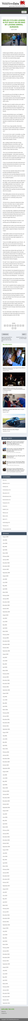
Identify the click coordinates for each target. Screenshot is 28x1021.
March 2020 (5, 787)
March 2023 (5, 670)
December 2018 (6, 836)
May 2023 (5, 664)
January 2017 (6, 911)
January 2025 (6, 598)
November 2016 (6, 918)
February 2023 (6, 673)
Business (13, 452)
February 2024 (6, 634)
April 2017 (5, 902)
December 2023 (6, 641)
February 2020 (6, 791)
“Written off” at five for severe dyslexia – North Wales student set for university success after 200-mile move (16, 443)
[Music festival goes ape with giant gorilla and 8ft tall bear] (4, 456)
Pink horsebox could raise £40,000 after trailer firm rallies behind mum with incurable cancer (15, 450)
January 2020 (6, 794)
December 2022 (6, 680)
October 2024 (6, 608)
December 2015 (6, 954)
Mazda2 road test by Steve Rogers (11, 429)
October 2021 (6, 725)
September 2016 (6, 924)
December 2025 (6, 562)
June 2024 (5, 621)
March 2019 (5, 827)
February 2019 (6, 830)
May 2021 (5, 742)
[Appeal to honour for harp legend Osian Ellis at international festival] (14, 356)
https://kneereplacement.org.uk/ (17, 313)
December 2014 (6, 993)
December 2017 (6, 875)
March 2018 (5, 866)
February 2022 (6, 712)
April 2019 (5, 823)
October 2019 (6, 804)
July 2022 (5, 696)
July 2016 (5, 931)
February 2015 (6, 986)
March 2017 (5, 905)
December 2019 (6, 797)
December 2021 (6, 719)
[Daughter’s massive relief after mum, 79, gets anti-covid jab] (14, 400)
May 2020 (5, 781)
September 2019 (6, 807)
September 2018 (6, 846)
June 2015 (5, 973)
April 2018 (5, 862)
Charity (17, 452)
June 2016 (5, 934)
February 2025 (6, 595)
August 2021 (5, 732)
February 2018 (6, 869)
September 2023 (6, 650)
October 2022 (6, 686)
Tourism (4, 525)
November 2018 (6, 840)
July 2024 (5, 618)
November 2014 (6, 996)
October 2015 (6, 960)
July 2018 (5, 853)
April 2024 (5, 628)
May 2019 (5, 820)
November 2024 (6, 605)
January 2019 (6, 833)
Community (5, 489)
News (21, 445)
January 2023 (6, 677)
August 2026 (5, 536)
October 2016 (6, 921)
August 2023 (5, 654)
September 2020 (6, 768)
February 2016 (6, 947)
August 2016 (5, 928)
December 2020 (6, 758)
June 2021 (5, 738)
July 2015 (5, 970)
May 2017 (5, 898)
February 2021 (6, 752)
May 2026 (5, 546)
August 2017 (5, 889)
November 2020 (6, 761)
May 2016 (5, 937)
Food (4, 506)
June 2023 (5, 660)
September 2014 (6, 1003)
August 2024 (5, 615)
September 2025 (6, 572)
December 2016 (6, 915)
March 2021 (5, 748)
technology (5, 522)
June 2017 (5, 895)
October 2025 (6, 569)
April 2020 (5, 784)
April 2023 (5, 667)
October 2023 (6, 647)
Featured (17, 445)
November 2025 (6, 566)
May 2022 (5, 703)
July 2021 (5, 735)
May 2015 (5, 977)
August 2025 (5, 575)
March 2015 (5, 983)
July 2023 (5, 657)
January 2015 (6, 990)
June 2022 (5, 699)
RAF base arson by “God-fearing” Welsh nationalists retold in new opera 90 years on (16, 463)
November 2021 (6, 722)
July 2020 (5, 774)
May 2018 (5, 859)
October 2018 (6, 843)
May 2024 (5, 624)
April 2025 (5, 588)
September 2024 (6, 611)
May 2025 (5, 585)
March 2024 (5, 631)
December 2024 (6, 601)
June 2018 (5, 856)
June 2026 (5, 543)
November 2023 (6, 644)
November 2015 (6, 957)
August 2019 (5, 810)
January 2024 (6, 637)
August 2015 (5, 967)
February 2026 (6, 556)
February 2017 (6, 908)
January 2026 (6, 559)
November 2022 (6, 683)
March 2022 (5, 709)
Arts (12, 458)
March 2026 (5, 553)
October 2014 (6, 999)
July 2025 (5, 579)
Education (14, 445)
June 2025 (5, 582)
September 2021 (6, 729)
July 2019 (5, 814)
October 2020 (6, 765)
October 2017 (6, 882)
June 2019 (5, 817)
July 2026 (5, 540)
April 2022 (5, 706)
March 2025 (5, 592)
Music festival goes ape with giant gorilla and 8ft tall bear (16, 456)
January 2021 (6, 755)
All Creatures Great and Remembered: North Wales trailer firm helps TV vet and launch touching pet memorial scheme (15, 470)
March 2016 (5, 944)
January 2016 (6, 950)
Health (4, 509)
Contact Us (4, 1013)
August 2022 (5, 693)
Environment (5, 499)
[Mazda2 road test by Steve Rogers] (14, 421)
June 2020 (5, 778)
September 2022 (6, 690)
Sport (4, 519)
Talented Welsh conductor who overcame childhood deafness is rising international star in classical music (14, 389)
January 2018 (6, 872)
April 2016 (5, 941)
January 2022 (6, 716)
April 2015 (5, 980)
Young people (6, 529)
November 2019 (6, 800)
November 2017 (6, 879)
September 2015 (6, 964)
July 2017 (5, 892)
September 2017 (6, 885)
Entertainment (6, 496)
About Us (3, 1011)
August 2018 (5, 849)
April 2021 (5, 745)
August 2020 (5, 771)
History (4, 512)
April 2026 (5, 549)
